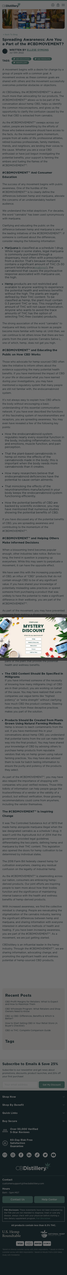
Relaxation (33, 646)
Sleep (33, 639)
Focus (33, 649)
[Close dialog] (65, 619)
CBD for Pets (33, 652)
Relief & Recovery (33, 642)
